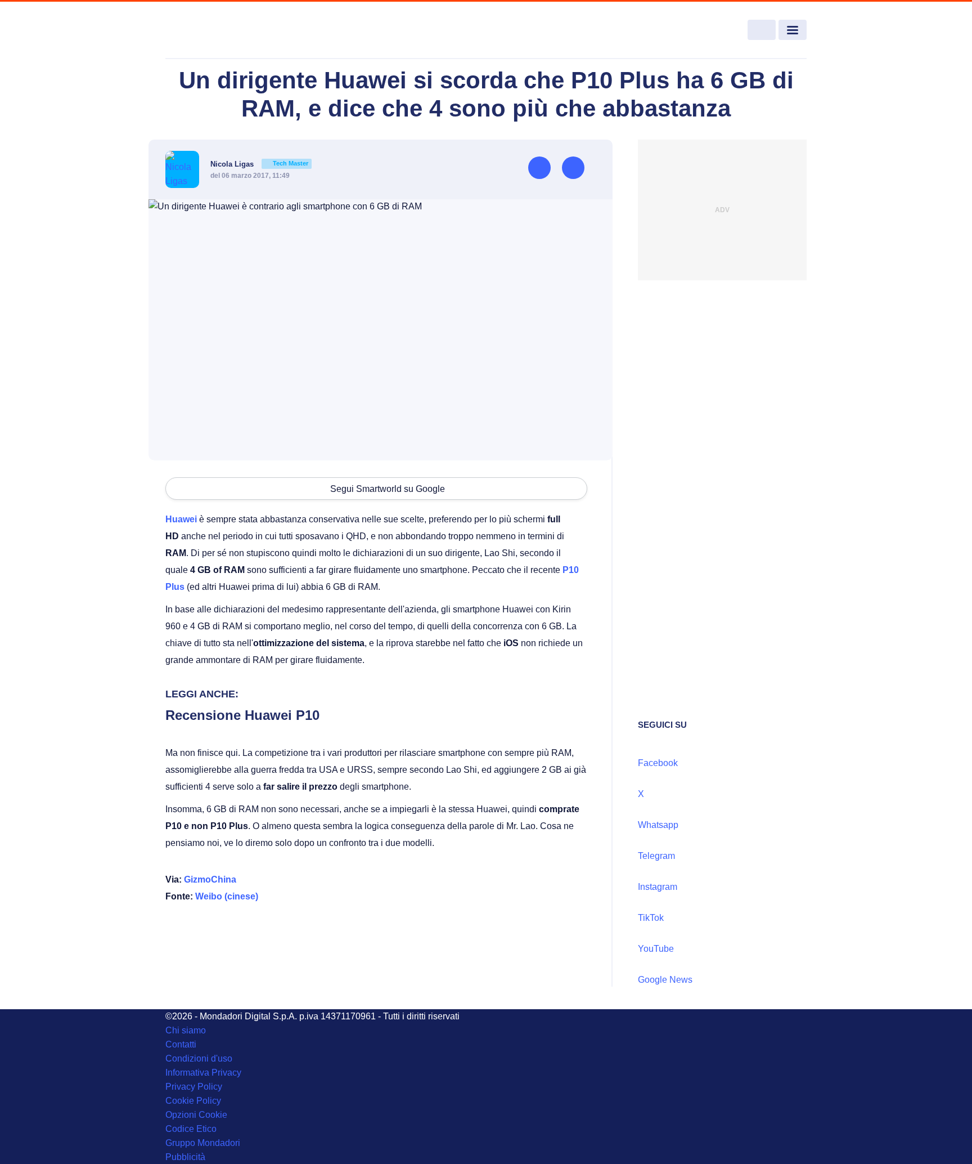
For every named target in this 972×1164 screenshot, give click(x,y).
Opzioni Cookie (196, 1115)
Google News (665, 979)
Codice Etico (191, 1129)
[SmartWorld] (230, 30)
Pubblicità (185, 1157)
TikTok (651, 918)
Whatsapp (658, 825)
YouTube (656, 948)
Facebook (658, 763)
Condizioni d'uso (198, 1058)
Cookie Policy (193, 1100)
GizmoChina (210, 879)
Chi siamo (185, 1030)
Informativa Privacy (203, 1072)
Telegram (656, 856)
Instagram (657, 887)
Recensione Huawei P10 (242, 715)
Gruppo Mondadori (202, 1143)
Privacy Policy (193, 1086)
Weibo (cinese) (226, 896)
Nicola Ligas (259, 164)
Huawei (181, 519)
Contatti (180, 1044)
